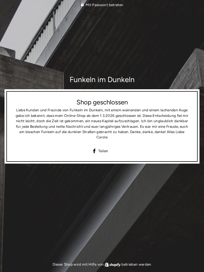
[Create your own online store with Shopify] (113, 264)
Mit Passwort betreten (104, 5)
